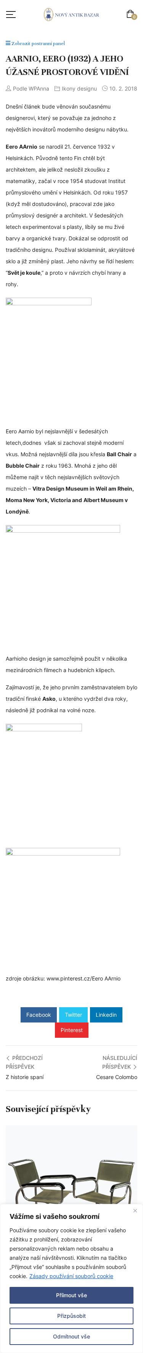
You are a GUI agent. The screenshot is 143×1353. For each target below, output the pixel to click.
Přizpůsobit (71, 1315)
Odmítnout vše (71, 1336)
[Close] (135, 1210)
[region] (71, 1278)
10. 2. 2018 (123, 88)
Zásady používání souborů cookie (71, 1276)
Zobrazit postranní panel (37, 44)
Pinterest (72, 1030)
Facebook (38, 1014)
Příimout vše (71, 1295)
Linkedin (106, 1014)
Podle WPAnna (31, 88)
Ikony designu (79, 88)
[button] (131, 14)
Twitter (73, 1014)
